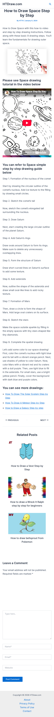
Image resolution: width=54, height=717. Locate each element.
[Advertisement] (27, 594)
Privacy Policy (27, 703)
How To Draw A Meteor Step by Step (25, 402)
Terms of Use (27, 707)
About (27, 699)
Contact (27, 711)
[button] (50, 4)
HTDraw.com (12, 4)
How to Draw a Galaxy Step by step (24, 408)
